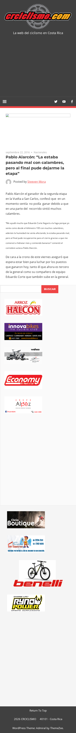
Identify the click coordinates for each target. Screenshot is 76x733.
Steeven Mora (36, 182)
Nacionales (40, 152)
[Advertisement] (38, 68)
